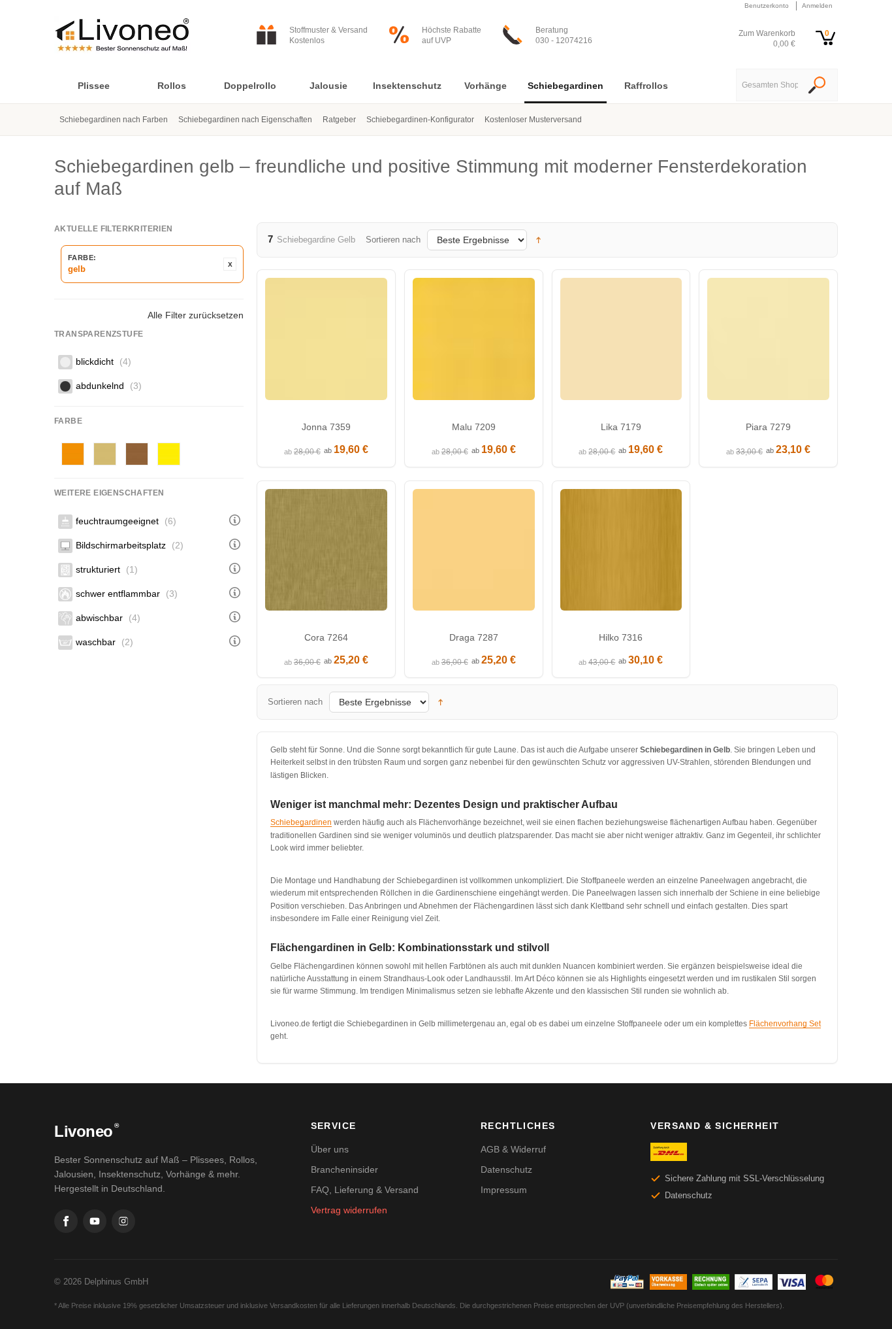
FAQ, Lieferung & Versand (365, 1190)
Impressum (504, 1190)
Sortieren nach (393, 239)
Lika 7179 (621, 427)
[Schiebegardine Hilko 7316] (621, 553)
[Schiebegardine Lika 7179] (621, 342)
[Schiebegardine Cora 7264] (326, 553)
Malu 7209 (474, 427)
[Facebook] (66, 1221)
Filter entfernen (229, 264)
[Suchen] (816, 86)
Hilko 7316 (621, 637)
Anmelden (817, 5)
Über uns (330, 1149)
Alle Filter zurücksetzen (196, 315)
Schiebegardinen (301, 822)
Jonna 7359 (326, 427)
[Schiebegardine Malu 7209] (474, 342)
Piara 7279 (768, 427)
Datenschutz (506, 1169)
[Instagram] (123, 1221)
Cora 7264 (326, 637)
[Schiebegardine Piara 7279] (768, 342)
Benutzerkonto (766, 5)
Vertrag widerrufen (349, 1210)
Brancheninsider (344, 1169)
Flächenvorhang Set (785, 1023)
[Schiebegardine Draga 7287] (474, 553)
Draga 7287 (473, 637)
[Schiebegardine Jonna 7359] (326, 342)
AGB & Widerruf (513, 1149)
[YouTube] (94, 1221)
